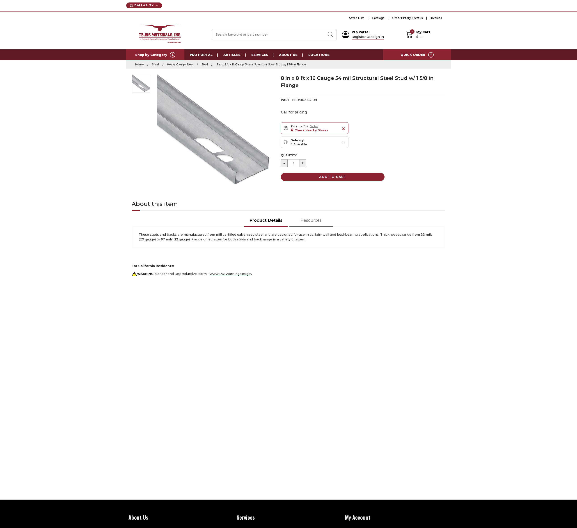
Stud (204, 64)
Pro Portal (201, 55)
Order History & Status (407, 18)
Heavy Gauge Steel (180, 64)
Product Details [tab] (266, 220)
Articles (231, 55)
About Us (288, 55)
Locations (319, 55)
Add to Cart (332, 177)
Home (139, 64)
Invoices (436, 18)
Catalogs (378, 18)
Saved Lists (356, 18)
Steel (155, 64)
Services (259, 55)
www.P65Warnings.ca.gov (231, 274)
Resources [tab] (311, 220)
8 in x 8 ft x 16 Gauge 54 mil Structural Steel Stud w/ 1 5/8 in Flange (261, 64)
